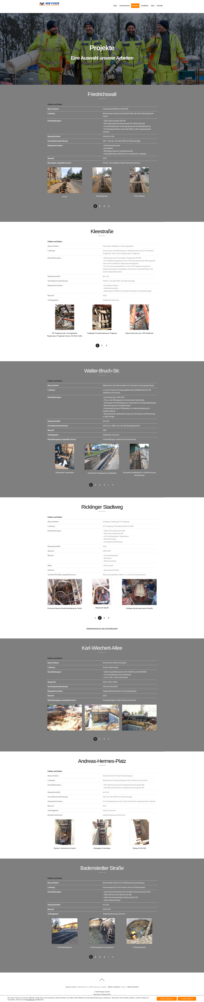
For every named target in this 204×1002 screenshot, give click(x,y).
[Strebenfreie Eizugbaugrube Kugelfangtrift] (102, 469)
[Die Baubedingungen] (64, 944)
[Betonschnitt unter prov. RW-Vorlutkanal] (139, 330)
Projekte (135, 6)
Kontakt (160, 6)
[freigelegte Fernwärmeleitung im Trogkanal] (102, 330)
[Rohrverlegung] (139, 192)
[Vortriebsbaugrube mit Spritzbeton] (102, 944)
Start (115, 6)
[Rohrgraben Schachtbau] (102, 845)
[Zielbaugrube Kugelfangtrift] (65, 469)
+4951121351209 (132, 987)
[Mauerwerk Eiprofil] (102, 604)
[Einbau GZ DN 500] (139, 845)
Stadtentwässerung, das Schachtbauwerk (102, 628)
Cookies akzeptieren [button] (167, 999)
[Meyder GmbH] (49, 5)
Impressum (97, 994)
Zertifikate (144, 6)
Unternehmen (124, 6)
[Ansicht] (64, 193)
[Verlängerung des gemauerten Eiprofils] (139, 605)
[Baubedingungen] (102, 192)
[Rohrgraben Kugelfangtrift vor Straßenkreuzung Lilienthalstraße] (139, 469)
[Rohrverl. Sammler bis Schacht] (65, 845)
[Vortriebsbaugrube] (139, 944)
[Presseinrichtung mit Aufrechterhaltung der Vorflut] (64, 605)
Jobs (152, 6)
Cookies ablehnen (187, 999)
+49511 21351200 (113, 987)
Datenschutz (106, 994)
